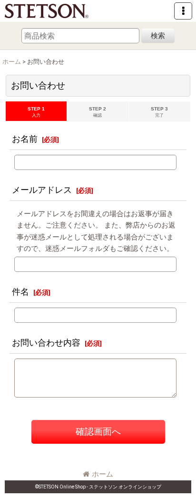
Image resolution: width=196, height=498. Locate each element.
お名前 (25, 139)
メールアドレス (42, 190)
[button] (183, 11)
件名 (20, 292)
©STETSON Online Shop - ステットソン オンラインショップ (98, 486)
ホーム (102, 474)
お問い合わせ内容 (46, 343)
